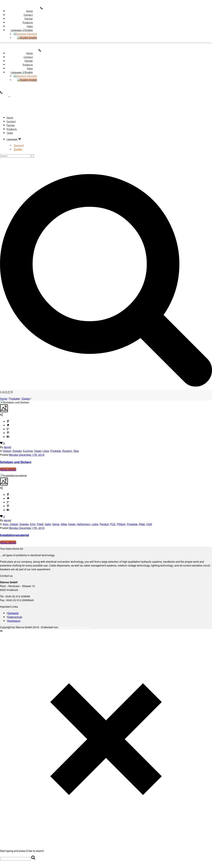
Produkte (14, 398)
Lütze (46, 451)
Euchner (28, 451)
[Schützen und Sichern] (0, 402)
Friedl (40, 524)
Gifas (64, 524)
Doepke (17, 451)
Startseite (13, 613)
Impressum (13, 621)
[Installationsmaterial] (0, 475)
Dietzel (26, 398)
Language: (17, 30)
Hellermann (83, 524)
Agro (5, 524)
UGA (149, 524)
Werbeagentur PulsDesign (74, 627)
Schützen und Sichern (15, 462)
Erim (32, 524)
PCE (113, 524)
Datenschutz (14, 617)
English (32, 37)
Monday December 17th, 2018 (26, 455)
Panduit (104, 524)
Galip (48, 524)
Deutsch (31, 34)
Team (10, 132)
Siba (76, 451)
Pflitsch (121, 524)
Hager (37, 451)
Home (3, 398)
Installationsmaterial (14, 535)
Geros (55, 524)
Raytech (67, 451)
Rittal (142, 524)
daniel (7, 447)
